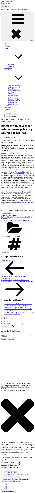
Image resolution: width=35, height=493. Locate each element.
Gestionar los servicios (11, 472)
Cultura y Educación (14, 87)
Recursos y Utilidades (14, 100)
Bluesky (30, 217)
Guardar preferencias (7, 481)
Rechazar (15, 479)
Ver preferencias (24, 479)
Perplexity (17, 220)
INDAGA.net (5, 6)
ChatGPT (3, 220)
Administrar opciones (10, 471)
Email (26, 217)
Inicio (6, 43)
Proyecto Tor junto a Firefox (18, 172)
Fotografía (11, 92)
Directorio (7, 47)
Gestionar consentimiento (8, 491)
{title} (6, 484)
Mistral (28, 220)
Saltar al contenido (6, 1)
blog (7, 252)
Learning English (13, 95)
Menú (31, 40)
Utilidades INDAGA (11, 383)
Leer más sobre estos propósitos (13, 476)
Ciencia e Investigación (15, 85)
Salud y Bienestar (13, 104)
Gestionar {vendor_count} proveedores (16, 474)
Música (10, 97)
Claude (8, 220)
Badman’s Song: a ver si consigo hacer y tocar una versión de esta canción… (19, 313)
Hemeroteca (4, 322)
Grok (12, 220)
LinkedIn (10, 217)
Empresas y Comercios (15, 90)
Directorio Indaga (6, 121)
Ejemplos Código (24, 383)
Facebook (16, 217)
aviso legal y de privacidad (14, 451)
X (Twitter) (4, 217)
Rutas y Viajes (12, 102)
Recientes (11, 64)
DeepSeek (23, 220)
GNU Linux (11, 94)
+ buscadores (8, 68)
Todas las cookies (6, 479)
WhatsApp (22, 217)
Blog (5, 45)
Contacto (7, 109)
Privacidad (7, 107)
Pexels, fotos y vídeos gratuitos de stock (16, 307)
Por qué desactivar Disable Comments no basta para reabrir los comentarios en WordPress (18, 304)
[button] (5, 111)
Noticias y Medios (13, 99)
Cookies (6, 106)
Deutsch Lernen (13, 89)
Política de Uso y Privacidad (9, 387)
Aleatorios (11, 66)
